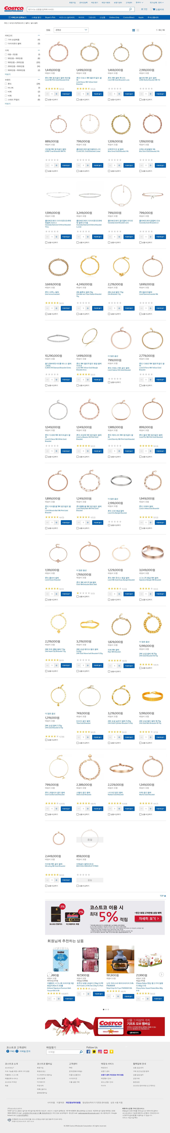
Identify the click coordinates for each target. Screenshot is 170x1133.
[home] (14, 9)
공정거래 (136, 1078)
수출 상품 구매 (74, 1082)
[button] (131, 9)
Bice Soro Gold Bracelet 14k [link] (149, 151)
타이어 (81, 17)
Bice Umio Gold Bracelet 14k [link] (118, 151)
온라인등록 (41, 1078)
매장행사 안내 (106, 1078)
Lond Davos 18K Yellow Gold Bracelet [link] (86, 83)
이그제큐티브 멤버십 (44, 1075)
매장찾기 (51, 1047)
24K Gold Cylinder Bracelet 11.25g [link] (120, 723)
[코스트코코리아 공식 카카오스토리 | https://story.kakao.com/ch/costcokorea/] (111, 1052)
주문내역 (40, 1086)
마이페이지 (41, 1082)
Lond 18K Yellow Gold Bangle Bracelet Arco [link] (87, 369)
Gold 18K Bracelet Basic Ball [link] (86, 584)
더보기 (8, 74)
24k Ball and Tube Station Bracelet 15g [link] (88, 295)
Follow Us (92, 1047)
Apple (141, 17)
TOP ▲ (163, 896)
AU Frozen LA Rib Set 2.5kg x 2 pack (90, 986)
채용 (6, 1086)
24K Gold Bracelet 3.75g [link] (54, 728)
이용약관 (60, 1102)
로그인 (144, 9)
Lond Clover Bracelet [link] (52, 580)
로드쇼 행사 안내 (107, 1082)
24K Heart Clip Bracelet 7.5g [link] (55, 651)
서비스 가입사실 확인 (130, 1118)
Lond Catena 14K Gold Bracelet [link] (119, 370)
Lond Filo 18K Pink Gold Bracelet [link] (151, 437)
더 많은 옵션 (113, 356)
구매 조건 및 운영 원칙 (141, 1071)
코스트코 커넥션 (11, 1082)
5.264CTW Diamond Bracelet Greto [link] (58, 368)
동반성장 (136, 1082)
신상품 (102, 17)
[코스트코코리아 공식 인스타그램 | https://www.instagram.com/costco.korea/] (100, 1052)
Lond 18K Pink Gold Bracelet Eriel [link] (57, 80)
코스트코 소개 (11, 1063)
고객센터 (73, 1063)
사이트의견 (73, 1078)
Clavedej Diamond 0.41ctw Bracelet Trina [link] (58, 226)
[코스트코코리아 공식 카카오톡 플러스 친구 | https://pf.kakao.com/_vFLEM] (94, 1052)
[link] (58, 65)
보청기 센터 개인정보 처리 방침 (112, 1075)
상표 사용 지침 (117, 1102)
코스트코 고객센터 (16, 1047)
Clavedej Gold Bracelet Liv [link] (149, 223)
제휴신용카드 (42, 1089)
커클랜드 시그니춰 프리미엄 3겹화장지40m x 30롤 (60, 984)
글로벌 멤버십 (42, 1093)
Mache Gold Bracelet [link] (147, 795)
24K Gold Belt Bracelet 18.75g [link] (150, 723)
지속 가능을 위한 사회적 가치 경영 (17, 1071)
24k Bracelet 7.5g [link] (114, 294)
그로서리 (92, 17)
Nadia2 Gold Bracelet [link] (116, 795)
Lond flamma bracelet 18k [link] (148, 294)
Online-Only (114, 17)
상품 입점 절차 (138, 1075)
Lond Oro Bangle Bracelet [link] (117, 513)
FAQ (70, 1068)
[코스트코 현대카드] (105, 934)
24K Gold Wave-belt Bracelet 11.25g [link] (89, 653)
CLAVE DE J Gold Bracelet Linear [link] (88, 151)
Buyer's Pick (50, 17)
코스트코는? (9, 1068)
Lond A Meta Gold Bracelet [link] (149, 508)
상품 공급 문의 (138, 1068)
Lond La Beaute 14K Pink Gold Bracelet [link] (87, 438)
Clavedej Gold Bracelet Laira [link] (118, 223)
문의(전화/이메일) (75, 1071)
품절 (90, 880)
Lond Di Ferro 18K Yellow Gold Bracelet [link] (150, 369)
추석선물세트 (153, 17)
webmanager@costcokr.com (88, 1113)
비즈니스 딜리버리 (67, 17)
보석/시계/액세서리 (16, 23)
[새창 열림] (10, 1121)
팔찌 (27, 23)
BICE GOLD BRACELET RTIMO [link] (87, 866)
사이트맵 (51, 1102)
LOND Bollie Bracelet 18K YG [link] (149, 80)
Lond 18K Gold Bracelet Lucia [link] (118, 80)
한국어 (138, 2)
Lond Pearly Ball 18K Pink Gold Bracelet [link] (87, 509)
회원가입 (40, 1068)
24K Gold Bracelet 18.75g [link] (148, 656)
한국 (160, 3)
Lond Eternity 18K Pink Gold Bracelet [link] (121, 439)
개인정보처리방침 (73, 1102)
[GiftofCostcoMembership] (105, 1035)
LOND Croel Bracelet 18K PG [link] (55, 151)
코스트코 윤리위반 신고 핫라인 (144, 1086)
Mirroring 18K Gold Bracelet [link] (55, 866)
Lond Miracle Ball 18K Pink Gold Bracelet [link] (56, 511)
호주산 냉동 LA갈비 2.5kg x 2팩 (90, 983)
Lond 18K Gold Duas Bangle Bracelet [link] (121, 580)
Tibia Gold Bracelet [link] (83, 723)
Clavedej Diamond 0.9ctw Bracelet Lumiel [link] (89, 226)
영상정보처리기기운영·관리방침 (95, 1102)
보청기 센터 (105, 1071)
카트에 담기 (66, 94)
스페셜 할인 (36, 17)
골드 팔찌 (34, 23)
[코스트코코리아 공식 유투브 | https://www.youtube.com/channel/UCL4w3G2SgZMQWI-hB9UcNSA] (106, 1052)
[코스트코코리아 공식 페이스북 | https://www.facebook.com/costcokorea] (89, 1052)
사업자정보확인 (22, 1115)
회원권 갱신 (41, 1071)
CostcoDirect (128, 17)
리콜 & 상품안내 (74, 1075)
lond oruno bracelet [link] (52, 294)
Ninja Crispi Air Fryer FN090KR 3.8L (119, 988)
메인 (6, 23)
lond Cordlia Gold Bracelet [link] (55, 795)
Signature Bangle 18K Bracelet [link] (150, 580)
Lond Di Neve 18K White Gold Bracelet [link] (55, 440)
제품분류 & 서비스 (11, 1078)
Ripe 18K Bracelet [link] (114, 652)
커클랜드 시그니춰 (11, 1075)
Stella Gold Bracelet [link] (83, 795)
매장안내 (104, 1068)
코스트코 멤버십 (44, 1063)
